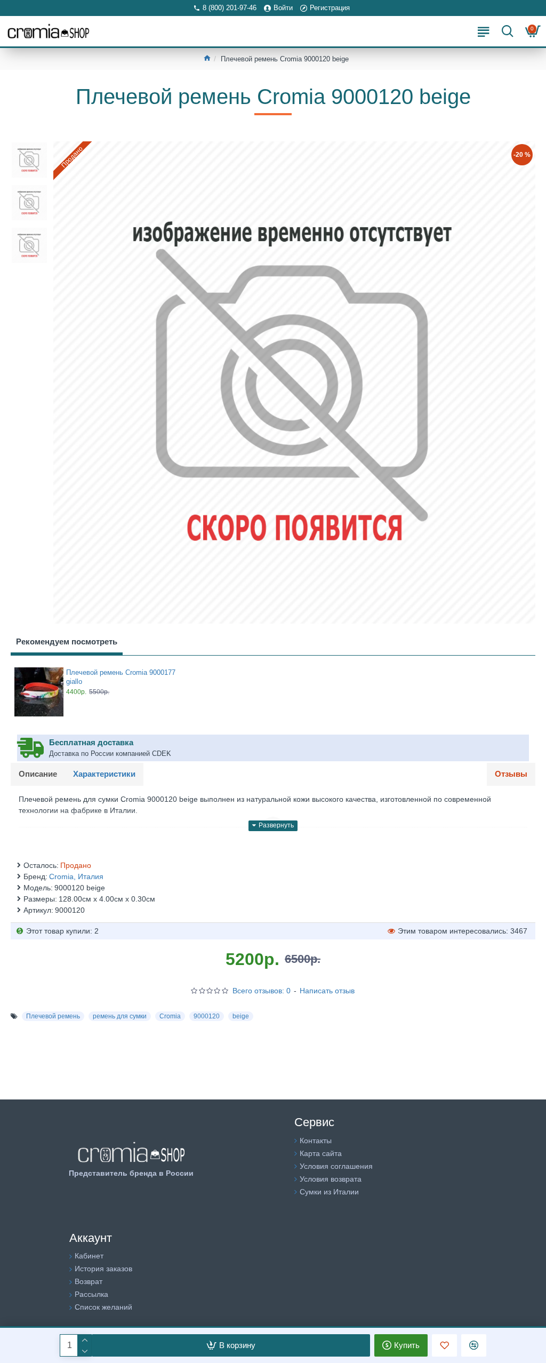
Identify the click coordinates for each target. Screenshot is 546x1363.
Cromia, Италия (76, 876)
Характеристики (104, 773)
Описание (38, 773)
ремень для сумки (120, 1016)
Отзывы (511, 773)
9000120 (207, 1016)
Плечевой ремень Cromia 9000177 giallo (120, 677)
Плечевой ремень (53, 1016)
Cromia (170, 1016)
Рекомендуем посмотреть (66, 641)
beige (240, 1016)
